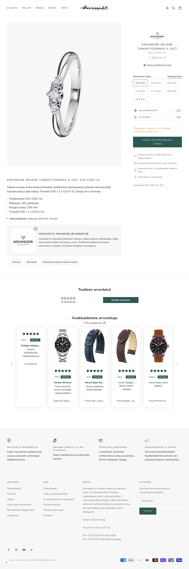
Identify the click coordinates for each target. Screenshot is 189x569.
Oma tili (11, 493)
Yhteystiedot (14, 488)
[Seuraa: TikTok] (31, 549)
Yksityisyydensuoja (53, 510)
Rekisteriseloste (52, 504)
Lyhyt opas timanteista (19, 504)
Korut (53, 7)
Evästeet (48, 515)
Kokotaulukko (174, 76)
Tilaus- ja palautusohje (55, 493)
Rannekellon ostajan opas (20, 510)
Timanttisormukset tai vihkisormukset (60, 262)
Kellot (26, 7)
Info (64, 7)
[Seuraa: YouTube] (23, 549)
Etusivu (12, 7)
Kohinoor (16, 262)
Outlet (10, 499)
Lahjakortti (12, 515)
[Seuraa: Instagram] (16, 549)
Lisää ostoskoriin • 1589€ (157, 142)
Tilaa (148, 511)
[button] (12, 364)
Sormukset (32, 262)
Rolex (40, 7)
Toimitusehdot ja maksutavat (58, 499)
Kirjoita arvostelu (120, 300)
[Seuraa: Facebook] (8, 549)
